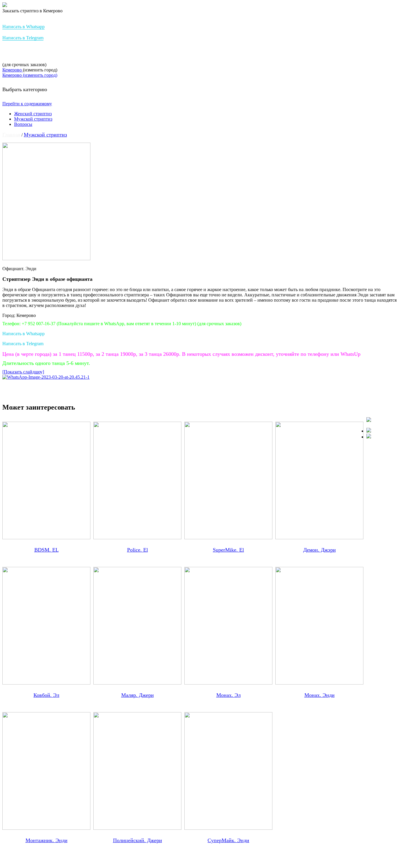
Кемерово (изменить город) (29, 75)
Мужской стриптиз (33, 118)
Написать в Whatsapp (23, 26)
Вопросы (23, 124)
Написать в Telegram (22, 37)
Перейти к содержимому (27, 103)
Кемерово (12, 69)
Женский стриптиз (33, 113)
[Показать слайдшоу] (23, 371)
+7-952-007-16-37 (26, 51)
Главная (11, 135)
